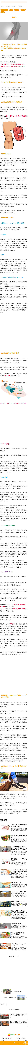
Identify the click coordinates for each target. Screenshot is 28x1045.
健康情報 (17, 9)
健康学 (11, 9)
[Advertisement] (14, 332)
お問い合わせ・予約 (7, 1038)
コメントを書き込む (14, 1009)
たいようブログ (5, 9)
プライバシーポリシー (20, 1038)
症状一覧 (23, 9)
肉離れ (3, 12)
